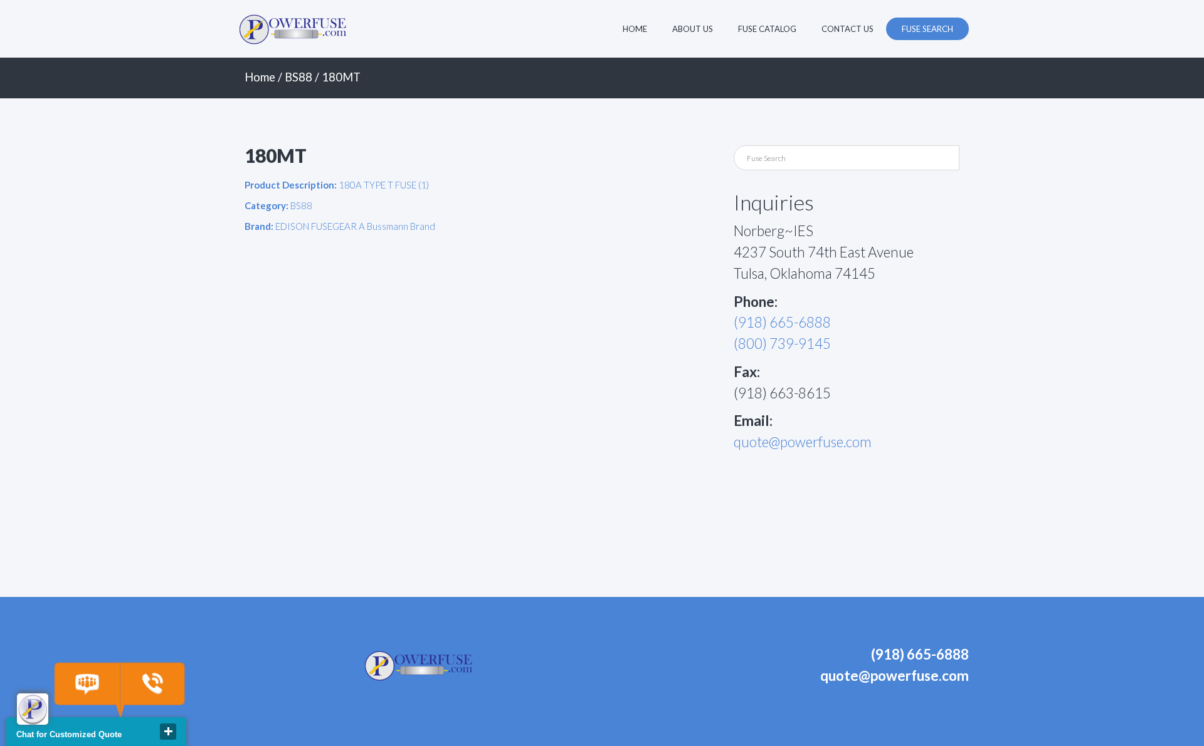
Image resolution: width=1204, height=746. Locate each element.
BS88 (298, 77)
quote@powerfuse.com (803, 441)
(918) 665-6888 (782, 322)
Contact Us (847, 29)
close (168, 731)
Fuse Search (927, 29)
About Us (692, 29)
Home (635, 29)
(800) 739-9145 (782, 343)
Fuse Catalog (767, 29)
